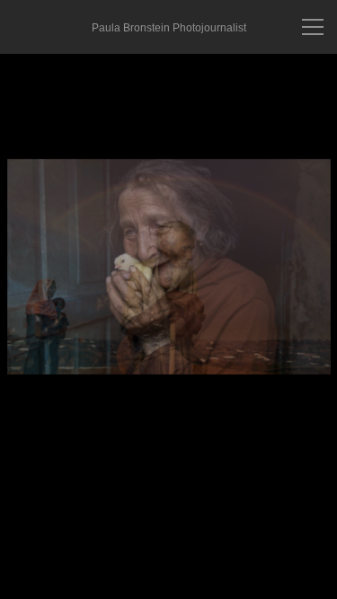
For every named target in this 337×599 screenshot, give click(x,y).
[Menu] (313, 27)
